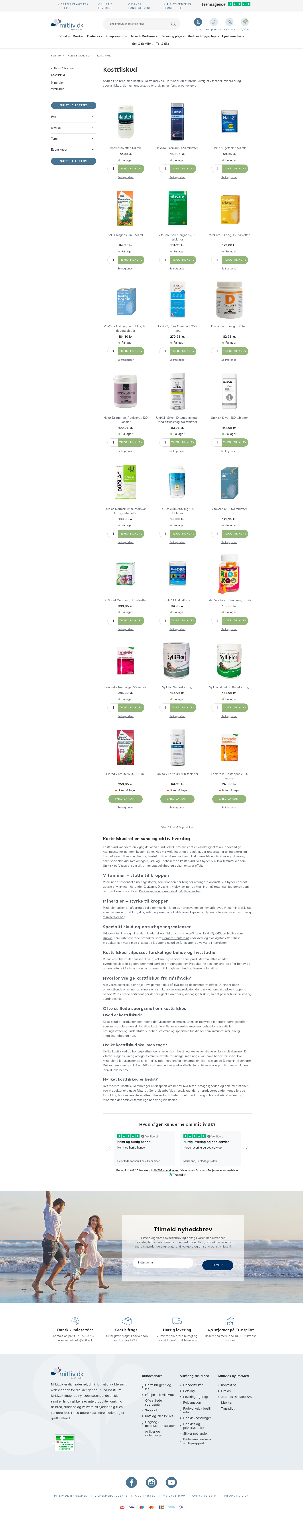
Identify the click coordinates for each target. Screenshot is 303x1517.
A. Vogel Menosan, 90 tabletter (125, 600)
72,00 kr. (125, 154)
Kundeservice (152, 1376)
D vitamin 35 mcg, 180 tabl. (229, 326)
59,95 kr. (229, 154)
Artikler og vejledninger (154, 1433)
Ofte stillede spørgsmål (153, 1402)
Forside (56, 55)
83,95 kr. (177, 428)
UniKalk (108, 866)
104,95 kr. (177, 245)
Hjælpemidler (231, 36)
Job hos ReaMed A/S (236, 1397)
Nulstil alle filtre (73, 105)
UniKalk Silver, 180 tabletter (229, 418)
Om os (226, 1391)
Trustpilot (227, 1408)
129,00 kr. (229, 245)
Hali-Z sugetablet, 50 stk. (229, 148)
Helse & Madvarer (142, 36)
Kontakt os (228, 1385)
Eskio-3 (208, 933)
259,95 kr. (125, 784)
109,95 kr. (125, 519)
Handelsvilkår (193, 1385)
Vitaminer (57, 89)
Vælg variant (125, 798)
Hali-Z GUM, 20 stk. (177, 600)
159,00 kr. (229, 606)
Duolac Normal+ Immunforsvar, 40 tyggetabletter (125, 511)
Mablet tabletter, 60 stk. (126, 148)
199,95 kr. (125, 428)
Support (151, 1410)
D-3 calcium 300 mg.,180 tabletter (177, 511)
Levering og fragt (195, 1397)
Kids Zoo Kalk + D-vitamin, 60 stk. (229, 600)
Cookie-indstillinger (197, 1418)
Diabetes (93, 36)
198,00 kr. (177, 519)
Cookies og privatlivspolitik (193, 1426)
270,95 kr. (177, 337)
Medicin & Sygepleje (201, 36)
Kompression (115, 36)
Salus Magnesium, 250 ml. (126, 235)
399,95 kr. (125, 606)
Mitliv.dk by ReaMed (233, 1376)
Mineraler (57, 83)
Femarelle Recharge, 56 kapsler (126, 687)
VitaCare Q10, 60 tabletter (229, 509)
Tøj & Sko (162, 44)
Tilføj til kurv (131, 168)
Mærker (78, 36)
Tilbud (62, 36)
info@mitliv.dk (84, 1340)
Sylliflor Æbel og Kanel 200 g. (229, 687)
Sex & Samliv (141, 44)
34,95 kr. (177, 606)
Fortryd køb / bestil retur (197, 1410)
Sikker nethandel (195, 1434)
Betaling (189, 1391)
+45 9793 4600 (87, 1336)
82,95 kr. (229, 337)
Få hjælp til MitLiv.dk (159, 1395)
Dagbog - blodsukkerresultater (160, 1424)
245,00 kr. (125, 693)
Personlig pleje (171, 36)
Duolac (107, 938)
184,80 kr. (125, 337)
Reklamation (192, 1403)
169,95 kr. (177, 154)
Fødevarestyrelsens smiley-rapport (197, 1441)
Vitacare (124, 866)
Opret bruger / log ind (158, 1387)
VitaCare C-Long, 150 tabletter (229, 235)
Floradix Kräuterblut (175, 938)
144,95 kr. (229, 428)
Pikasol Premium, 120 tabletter (177, 148)
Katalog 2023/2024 (159, 1416)
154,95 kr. (177, 693)
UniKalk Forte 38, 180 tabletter (177, 774)
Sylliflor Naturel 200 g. (177, 687)
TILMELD (217, 1265)
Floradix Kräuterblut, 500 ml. (125, 774)
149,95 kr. (125, 245)
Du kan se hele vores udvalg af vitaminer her (170, 891)
